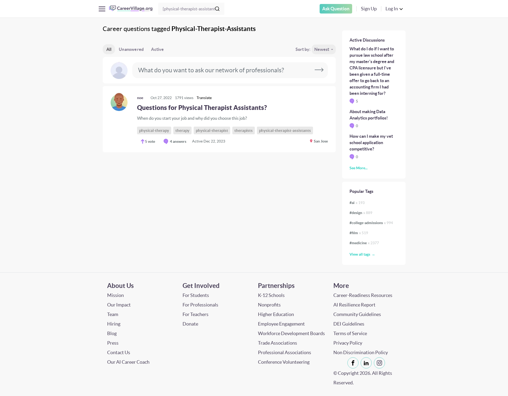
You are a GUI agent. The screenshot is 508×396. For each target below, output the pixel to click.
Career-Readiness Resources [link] (362, 295)
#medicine (364, 243)
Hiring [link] (113, 324)
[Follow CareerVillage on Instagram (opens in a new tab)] (380, 362)
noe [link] (140, 98)
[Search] (217, 8)
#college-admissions (371, 223)
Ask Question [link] (336, 8)
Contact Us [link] (118, 352)
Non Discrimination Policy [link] (360, 352)
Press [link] (113, 343)
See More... (359, 168)
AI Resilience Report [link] (354, 305)
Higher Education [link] (276, 314)
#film (359, 233)
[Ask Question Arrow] (319, 70)
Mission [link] (115, 295)
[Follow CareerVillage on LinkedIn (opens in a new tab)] (367, 362)
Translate (204, 98)
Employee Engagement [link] (281, 324)
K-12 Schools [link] (271, 295)
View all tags (360, 254)
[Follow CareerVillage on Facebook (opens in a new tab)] (354, 362)
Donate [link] (190, 324)
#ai (357, 203)
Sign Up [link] (369, 8)
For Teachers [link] (195, 314)
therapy (182, 130)
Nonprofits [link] (269, 305)
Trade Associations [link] (277, 343)
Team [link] (112, 314)
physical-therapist (212, 130)
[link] (219, 119)
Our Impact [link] (119, 305)
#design (361, 213)
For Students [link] (196, 295)
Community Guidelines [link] (357, 314)
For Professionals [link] (200, 305)
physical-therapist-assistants (285, 130)
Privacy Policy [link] (347, 343)
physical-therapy (154, 130)
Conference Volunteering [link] (284, 362)
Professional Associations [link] (284, 352)
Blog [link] (112, 333)
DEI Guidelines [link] (348, 324)
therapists (243, 130)
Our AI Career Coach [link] (128, 362)
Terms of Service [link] (350, 333)
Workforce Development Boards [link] (291, 333)
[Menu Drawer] (102, 8)
